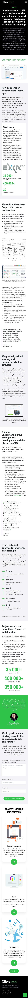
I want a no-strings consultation (14, 799)
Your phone (5, 788)
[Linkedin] (4, 992)
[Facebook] (9, 992)
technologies (17, 495)
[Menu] (26, 2)
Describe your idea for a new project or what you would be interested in (14, 761)
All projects (14, 971)
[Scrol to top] (25, 995)
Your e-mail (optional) (7, 779)
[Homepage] (8, 2)
